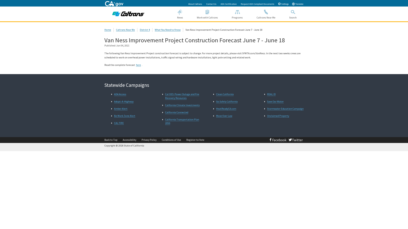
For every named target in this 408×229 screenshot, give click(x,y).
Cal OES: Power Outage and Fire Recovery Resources (182, 96)
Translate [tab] (299, 4)
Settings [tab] (285, 4)
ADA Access (120, 94)
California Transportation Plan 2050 (182, 121)
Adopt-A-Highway (124, 101)
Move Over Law (224, 115)
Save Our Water (275, 101)
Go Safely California (227, 101)
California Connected (176, 112)
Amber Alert (120, 108)
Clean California (225, 94)
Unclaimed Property (278, 115)
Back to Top (110, 139)
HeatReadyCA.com (226, 108)
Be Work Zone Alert (124, 115)
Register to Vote (195, 139)
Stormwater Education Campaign (285, 108)
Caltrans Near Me (266, 17)
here (138, 64)
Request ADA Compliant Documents (257, 4)
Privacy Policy (149, 139)
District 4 (145, 29)
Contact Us (211, 4)
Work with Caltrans (207, 17)
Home (107, 29)
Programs (237, 17)
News (180, 17)
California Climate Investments (182, 105)
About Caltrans (195, 4)
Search (293, 17)
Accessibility (129, 139)
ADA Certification (229, 4)
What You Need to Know (168, 29)
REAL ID (271, 94)
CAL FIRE (119, 123)
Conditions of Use (171, 139)
